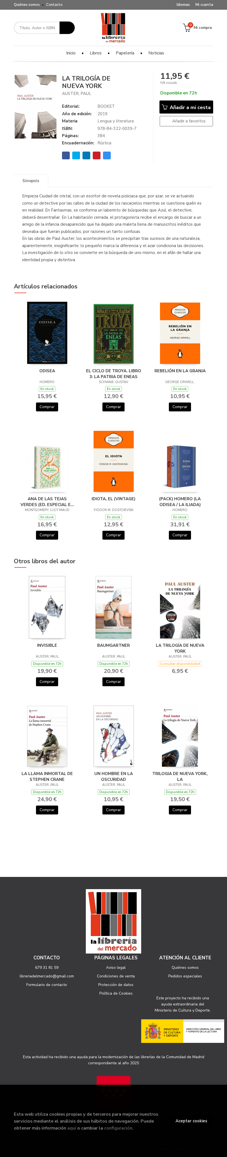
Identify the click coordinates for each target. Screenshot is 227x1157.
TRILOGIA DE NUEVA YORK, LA (180, 776)
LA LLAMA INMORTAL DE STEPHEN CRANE (47, 776)
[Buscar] (67, 28)
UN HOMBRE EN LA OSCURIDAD (113, 776)
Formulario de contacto (46, 984)
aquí (71, 1128)
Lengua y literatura (115, 121)
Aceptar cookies (191, 1121)
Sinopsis (30, 180)
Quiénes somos (27, 4)
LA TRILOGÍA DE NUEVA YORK (180, 648)
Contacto (54, 4)
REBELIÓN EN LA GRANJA (180, 371)
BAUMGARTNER (113, 645)
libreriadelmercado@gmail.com (47, 976)
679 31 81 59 (46, 967)
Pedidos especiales (185, 976)
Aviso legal (116, 967)
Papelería (125, 53)
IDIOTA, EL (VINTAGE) (113, 499)
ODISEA (47, 371)
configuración (118, 1128)
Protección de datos (115, 984)
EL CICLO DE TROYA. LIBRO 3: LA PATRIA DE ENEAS (113, 373)
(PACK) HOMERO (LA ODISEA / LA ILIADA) (180, 501)
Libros (96, 53)
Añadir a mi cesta (189, 107)
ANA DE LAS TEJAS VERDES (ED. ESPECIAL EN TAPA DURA (47, 501)
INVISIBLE (47, 645)
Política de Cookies (116, 993)
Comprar (47, 406)
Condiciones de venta (116, 976)
